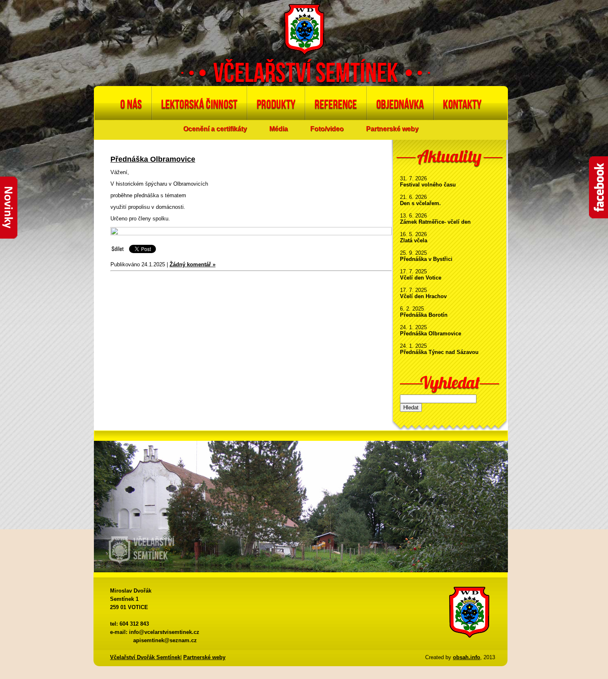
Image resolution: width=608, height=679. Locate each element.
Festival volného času (428, 185)
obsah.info (466, 657)
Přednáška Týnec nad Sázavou (439, 352)
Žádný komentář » (192, 264)
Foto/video (327, 128)
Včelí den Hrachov (423, 296)
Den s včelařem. (420, 203)
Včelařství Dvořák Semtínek (145, 657)
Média (278, 128)
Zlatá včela (413, 240)
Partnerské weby (392, 128)
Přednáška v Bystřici (426, 259)
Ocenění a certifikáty (215, 128)
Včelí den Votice (420, 278)
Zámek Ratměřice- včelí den (435, 222)
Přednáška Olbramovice (430, 333)
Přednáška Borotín (424, 315)
